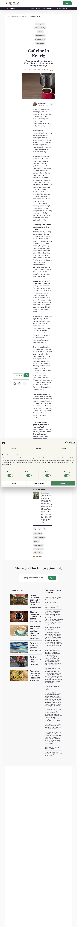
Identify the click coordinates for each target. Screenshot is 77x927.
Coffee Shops (47, 8)
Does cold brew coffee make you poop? (52, 747)
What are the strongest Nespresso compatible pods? (52, 687)
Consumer (40, 31)
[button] (16, 8)
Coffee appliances (40, 39)
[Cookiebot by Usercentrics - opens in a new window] (66, 442)
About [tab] (64, 448)
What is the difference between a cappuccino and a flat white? (53, 753)
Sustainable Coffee (61, 8)
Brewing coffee (40, 24)
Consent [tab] (13, 448)
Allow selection (39, 483)
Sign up (67, 3)
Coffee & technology (40, 28)
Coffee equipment (40, 35)
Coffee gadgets (40, 43)
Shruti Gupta (45, 493)
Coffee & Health (35, 8)
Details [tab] (38, 448)
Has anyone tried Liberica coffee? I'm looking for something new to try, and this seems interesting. (53, 726)
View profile (18, 375)
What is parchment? (51, 602)
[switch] (29, 475)
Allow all (63, 483)
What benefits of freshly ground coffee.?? (52, 606)
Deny (14, 483)
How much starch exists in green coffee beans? (53, 598)
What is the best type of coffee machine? (52, 628)
